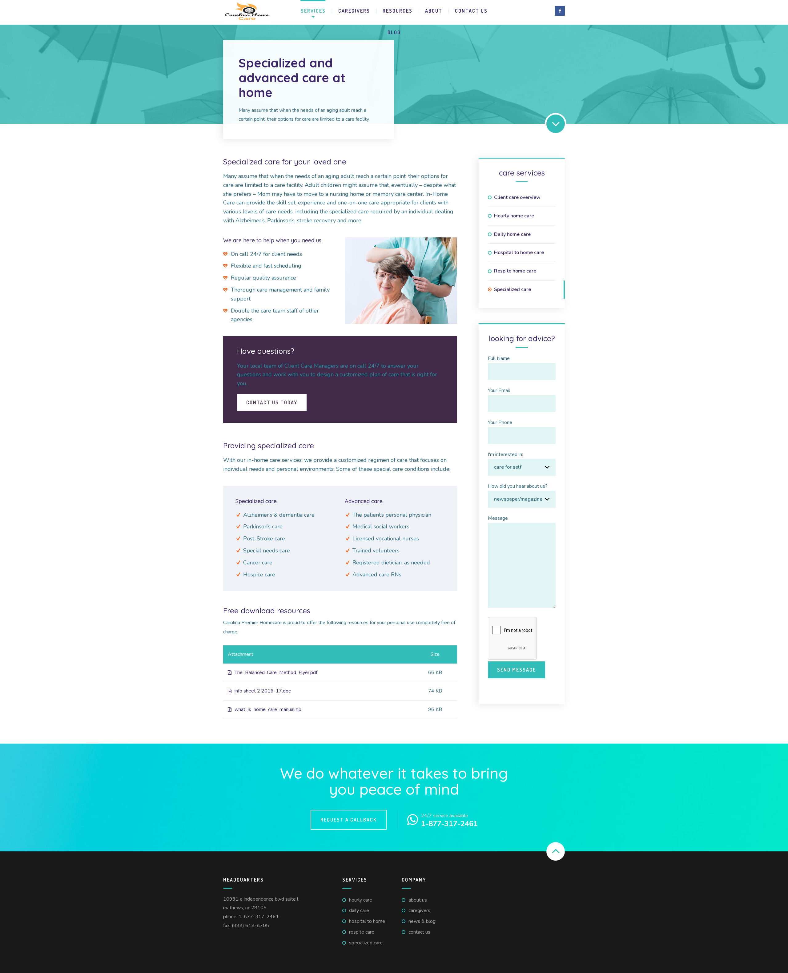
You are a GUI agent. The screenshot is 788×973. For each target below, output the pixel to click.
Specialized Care (366, 942)
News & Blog (422, 921)
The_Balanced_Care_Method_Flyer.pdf (276, 672)
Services (313, 11)
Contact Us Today (271, 402)
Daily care (359, 910)
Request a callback (348, 820)
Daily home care (512, 234)
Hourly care (360, 900)
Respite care (361, 932)
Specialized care (512, 289)
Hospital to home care (519, 252)
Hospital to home (367, 921)
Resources (397, 11)
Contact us (471, 11)
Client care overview (517, 197)
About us (417, 900)
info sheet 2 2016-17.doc (263, 691)
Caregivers (354, 11)
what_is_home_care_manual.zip (268, 709)
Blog (394, 32)
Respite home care (515, 271)
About (433, 11)
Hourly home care (514, 215)
